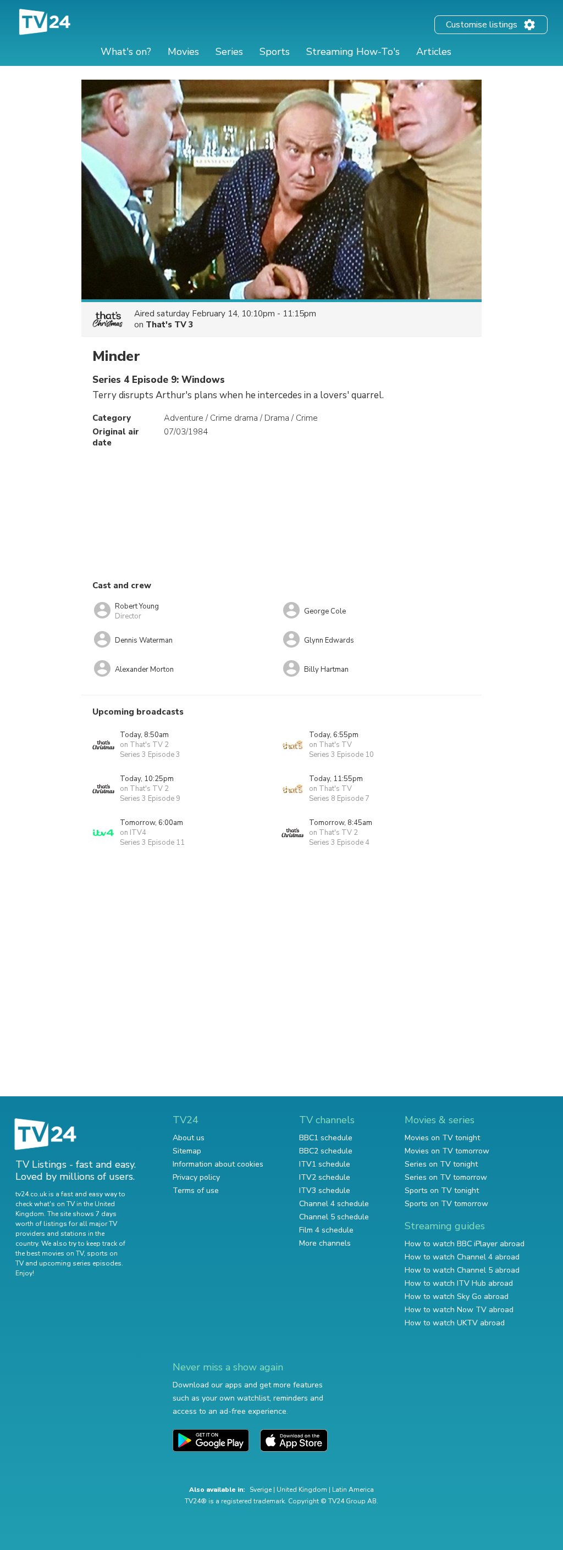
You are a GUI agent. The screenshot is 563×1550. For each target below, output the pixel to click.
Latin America (353, 1489)
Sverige (261, 1489)
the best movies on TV (49, 1253)
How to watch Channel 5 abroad (462, 1270)
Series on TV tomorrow (446, 1177)
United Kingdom (302, 1489)
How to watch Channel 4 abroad (462, 1257)
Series (229, 51)
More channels (325, 1243)
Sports (275, 51)
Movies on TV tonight (442, 1138)
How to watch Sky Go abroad (457, 1296)
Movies (183, 51)
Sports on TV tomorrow (446, 1203)
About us (189, 1138)
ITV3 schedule (324, 1190)
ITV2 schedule (324, 1177)
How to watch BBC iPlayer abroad (465, 1244)
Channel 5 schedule (334, 1217)
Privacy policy (196, 1177)
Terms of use (196, 1190)
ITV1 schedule (324, 1164)
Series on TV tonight (441, 1164)
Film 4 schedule (326, 1230)
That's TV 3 (170, 324)
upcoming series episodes (80, 1263)
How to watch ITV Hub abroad (459, 1283)
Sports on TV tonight (442, 1190)
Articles (433, 51)
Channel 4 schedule (334, 1203)
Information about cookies (218, 1164)
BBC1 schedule (325, 1138)
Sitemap (187, 1151)
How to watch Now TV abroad (459, 1309)
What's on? (126, 51)
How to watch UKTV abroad (455, 1323)
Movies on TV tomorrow (447, 1151)
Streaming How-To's (353, 51)
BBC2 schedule (325, 1151)
